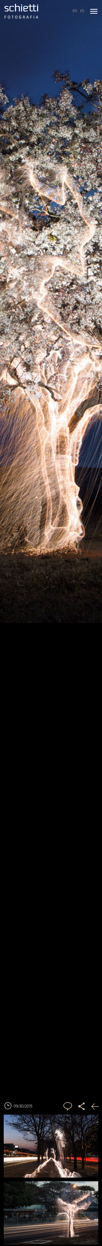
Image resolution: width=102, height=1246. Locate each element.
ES (82, 11)
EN (75, 11)
